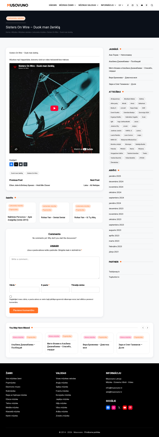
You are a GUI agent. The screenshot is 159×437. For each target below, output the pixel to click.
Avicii (132, 103)
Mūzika (14, 32)
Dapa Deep (134, 108)
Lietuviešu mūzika (16, 18)
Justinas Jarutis (116, 131)
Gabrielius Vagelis (131, 117)
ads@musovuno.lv (114, 392)
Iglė (112, 121)
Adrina (141, 99)
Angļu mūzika (62, 383)
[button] (143, 328)
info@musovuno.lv (114, 388)
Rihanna (141, 149)
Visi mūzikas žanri (14, 378)
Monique (128, 144)
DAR (143, 108)
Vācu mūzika (61, 407)
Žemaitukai (114, 162)
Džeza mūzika (12, 399)
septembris (116, 198)
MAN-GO (114, 140)
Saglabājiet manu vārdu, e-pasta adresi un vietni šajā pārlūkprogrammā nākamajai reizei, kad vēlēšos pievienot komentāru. (51, 300)
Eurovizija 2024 (144, 112)
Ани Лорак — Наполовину (120, 55)
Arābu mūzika (62, 411)
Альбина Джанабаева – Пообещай (124, 61)
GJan (143, 117)
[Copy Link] (25, 164)
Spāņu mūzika (62, 387)
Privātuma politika (92, 432)
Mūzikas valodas (25, 32)
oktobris (115, 192)
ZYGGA (141, 158)
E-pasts (45, 285)
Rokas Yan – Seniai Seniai (53, 217)
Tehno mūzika (12, 403)
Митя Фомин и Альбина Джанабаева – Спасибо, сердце (130, 69)
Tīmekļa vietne (78, 285)
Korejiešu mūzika (63, 395)
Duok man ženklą (17, 173)
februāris (115, 246)
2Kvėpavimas (115, 99)
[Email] (21, 164)
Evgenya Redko (116, 117)
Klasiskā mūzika (13, 411)
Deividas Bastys (129, 112)
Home (8, 32)
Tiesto (145, 153)
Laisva (138, 131)
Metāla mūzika (12, 407)
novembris (116, 187)
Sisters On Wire (32, 173)
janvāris (115, 176)
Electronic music (13, 387)
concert (123, 108)
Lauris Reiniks (115, 135)
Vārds (12, 285)
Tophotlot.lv (114, 277)
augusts (115, 230)
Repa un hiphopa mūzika (16, 395)
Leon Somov (128, 135)
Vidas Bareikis (130, 158)
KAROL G (129, 131)
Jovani (125, 126)
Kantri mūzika (12, 416)
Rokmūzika (10, 391)
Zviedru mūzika (62, 416)
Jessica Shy (115, 126)
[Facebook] (11, 164)
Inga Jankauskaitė (124, 121)
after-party (114, 103)
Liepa (139, 135)
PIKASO (122, 149)
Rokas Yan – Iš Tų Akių (85, 217)
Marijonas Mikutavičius (128, 140)
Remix (132, 149)
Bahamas (142, 103)
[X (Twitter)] (16, 164)
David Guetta (115, 112)
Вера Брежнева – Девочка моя (123, 77)
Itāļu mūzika (61, 403)
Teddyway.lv (114, 271)
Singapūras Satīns (117, 153)
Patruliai (113, 149)
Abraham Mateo (129, 99)
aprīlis (114, 235)
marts (114, 241)
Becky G (113, 108)
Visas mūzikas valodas (66, 378)
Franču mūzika (62, 391)
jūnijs (114, 252)
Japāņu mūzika (62, 399)
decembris (116, 181)
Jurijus (134, 126)
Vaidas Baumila (116, 158)
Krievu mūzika (18, 337)
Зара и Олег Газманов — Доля (122, 84)
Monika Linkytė (116, 144)
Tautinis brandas (132, 153)
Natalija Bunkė (140, 144)
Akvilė (124, 103)
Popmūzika (14, 209)
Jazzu (136, 121)
